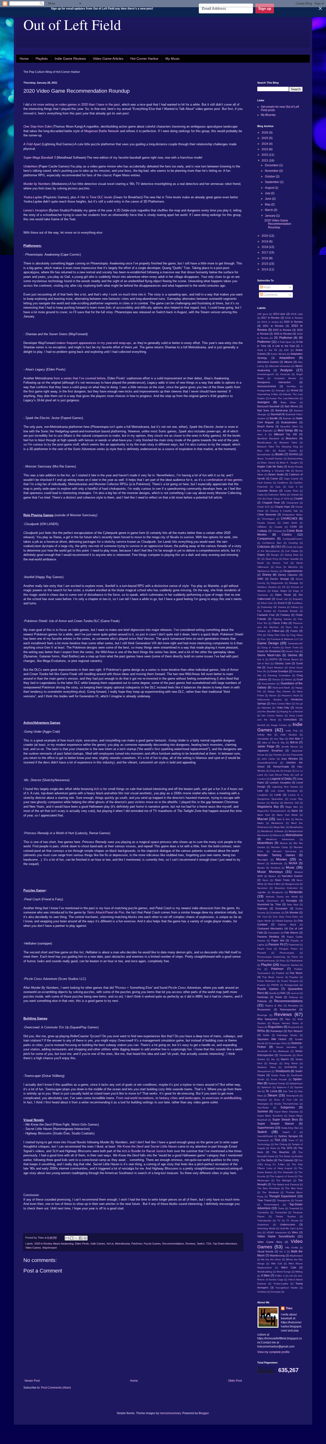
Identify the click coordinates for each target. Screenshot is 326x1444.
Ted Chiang (280, 1144)
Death (260, 563)
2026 (265, 132)
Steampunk (292, 1095)
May (268, 204)
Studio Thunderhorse (286, 1103)
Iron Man (279, 738)
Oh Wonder (292, 912)
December (272, 165)
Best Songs (285, 430)
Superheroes (265, 1127)
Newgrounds (292, 884)
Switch (201, 1243)
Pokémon (136, 1243)
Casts (260, 494)
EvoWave (297, 603)
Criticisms (263, 546)
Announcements (266, 386)
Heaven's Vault (290, 695)
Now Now (292, 904)
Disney (266, 574)
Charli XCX (263, 506)
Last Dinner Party (279, 774)
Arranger (280, 390)
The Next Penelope (268, 1188)
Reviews (190, 1243)
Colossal (277, 531)
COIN (293, 526)
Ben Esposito (265, 430)
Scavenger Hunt (278, 1043)
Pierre (295, 957)
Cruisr (289, 547)
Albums (288, 361)
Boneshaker (264, 454)
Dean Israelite (291, 559)
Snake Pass (278, 1075)
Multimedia (276, 863)
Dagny (261, 554)
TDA (208, 1243)
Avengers (263, 402)
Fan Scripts (264, 611)
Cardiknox (282, 482)
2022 (265, 154)
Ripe (287, 1019)
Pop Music (296, 973)
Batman (287, 418)
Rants (278, 997)
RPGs (261, 1031)
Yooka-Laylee (280, 1283)
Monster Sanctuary (284, 851)
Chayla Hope (282, 506)
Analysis (286, 370)
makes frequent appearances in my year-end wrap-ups (93, 343)
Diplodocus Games (267, 571)
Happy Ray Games (279, 691)
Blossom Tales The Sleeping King (277, 446)
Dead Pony (272, 559)
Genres (292, 655)
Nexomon (262, 888)
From (119, 1098)
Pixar (282, 960)
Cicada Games (266, 522)
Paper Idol (277, 940)
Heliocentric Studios (269, 699)
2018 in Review (294, 318)
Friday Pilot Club (276, 635)
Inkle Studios (288, 734)
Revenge (262, 1015)
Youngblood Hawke (286, 1287)
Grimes (288, 679)
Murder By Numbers (268, 867)
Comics (287, 534)
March (269, 210)
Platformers (296, 960)
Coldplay (262, 530)
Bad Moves (291, 406)
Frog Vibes (296, 635)
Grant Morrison (275, 667)
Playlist (266, 964)
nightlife (261, 892)
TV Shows (292, 1220)
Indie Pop (292, 730)
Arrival (294, 390)
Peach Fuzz (264, 948)
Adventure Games (268, 361)
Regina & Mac (273, 1005)
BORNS (293, 454)
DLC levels (94, 197)
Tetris (273, 1148)
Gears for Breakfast (269, 651)
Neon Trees (282, 880)
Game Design (268, 643)
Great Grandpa (279, 671)
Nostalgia (291, 900)
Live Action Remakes (284, 790)
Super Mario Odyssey (286, 1111)
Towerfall (294, 1208)
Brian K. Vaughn (289, 462)
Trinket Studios (286, 1216)
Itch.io (110, 1243)
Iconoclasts (290, 719)
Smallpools (282, 1071)
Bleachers (291, 438)
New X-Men (274, 884)
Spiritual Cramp (276, 1083)
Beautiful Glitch (289, 426)
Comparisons (266, 538)
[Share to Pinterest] (85, 1238)
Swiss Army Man (290, 1128)
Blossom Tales (288, 442)
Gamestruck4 (295, 643)
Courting (293, 543)
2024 (265, 143)
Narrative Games (292, 876)
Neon (265, 880)
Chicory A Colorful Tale (284, 511)
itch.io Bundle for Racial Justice (143, 1151)
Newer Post (32, 1380)
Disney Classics (288, 574)
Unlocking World (266, 1228)
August (270, 187)
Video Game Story (269, 1241)
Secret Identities (286, 1047)
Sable (266, 1035)
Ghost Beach (290, 659)
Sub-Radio (263, 1107)
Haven (272, 695)
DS (283, 587)
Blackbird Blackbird (268, 438)
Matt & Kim (283, 819)
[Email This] (67, 1238)
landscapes (192, 1098)
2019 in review (270, 322)
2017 (265, 252)
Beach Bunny (265, 426)
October (270, 176)
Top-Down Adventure (225, 1243)
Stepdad (262, 1099)
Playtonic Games (289, 965)
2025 (265, 138)
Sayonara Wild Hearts (271, 1039)
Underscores (287, 1224)
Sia (273, 1059)
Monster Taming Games (276, 855)
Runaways (276, 1031)
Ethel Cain (267, 603)
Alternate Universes (280, 366)
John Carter (268, 758)
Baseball (276, 414)
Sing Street (291, 1063)
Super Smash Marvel (275, 1123)
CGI (259, 498)
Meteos (277, 835)
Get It (260, 659)
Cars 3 (292, 486)
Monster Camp (279, 847)
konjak (287, 770)
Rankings (262, 997)
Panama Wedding (268, 936)
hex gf (299, 703)
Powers (261, 985)
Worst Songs (284, 1271)
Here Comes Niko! (281, 703)
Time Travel (264, 1200)
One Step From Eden (285, 916)
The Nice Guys (294, 1188)
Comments (270, 294)
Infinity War (264, 734)
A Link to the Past (283, 345)
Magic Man (291, 806)
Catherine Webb (277, 494)
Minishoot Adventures (280, 839)
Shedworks (285, 1055)
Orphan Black (287, 924)
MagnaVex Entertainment (271, 811)
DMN (260, 578)
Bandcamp (281, 410)
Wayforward (49, 1247)
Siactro (285, 1059)
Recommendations (173, 1243)
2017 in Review (270, 317)
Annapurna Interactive (274, 382)
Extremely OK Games (273, 607)
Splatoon (266, 1087)
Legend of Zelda (281, 778)
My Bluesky (268, 115)
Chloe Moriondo (266, 514)
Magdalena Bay (268, 806)
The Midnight (284, 1180)
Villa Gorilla (291, 1247)
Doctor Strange (279, 578)
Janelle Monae (289, 746)
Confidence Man (271, 543)
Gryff (300, 679)
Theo (289, 1308)
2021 (265, 160)
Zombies (262, 1291)
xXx (291, 1275)
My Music (172, 58)
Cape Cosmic (291, 478)
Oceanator (281, 908)
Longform (262, 795)
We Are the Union (271, 1259)
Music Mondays (270, 872)
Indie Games (97, 1243)
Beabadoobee (289, 422)
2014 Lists (279, 313)
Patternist (294, 944)
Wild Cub (276, 1263)
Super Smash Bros (285, 1119)
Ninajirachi (277, 892)
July (268, 193)
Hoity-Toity (283, 707)
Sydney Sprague (288, 1136)
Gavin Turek (292, 647)
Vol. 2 (282, 1251)
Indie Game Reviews (70, 58)
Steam (272, 1095)
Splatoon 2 (283, 1087)
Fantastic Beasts (288, 611)
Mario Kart (263, 815)
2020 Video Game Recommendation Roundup (277, 224)
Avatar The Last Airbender (284, 398)
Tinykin (299, 1200)
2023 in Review (282, 329)
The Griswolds (285, 1172)
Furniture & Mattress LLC (285, 639)
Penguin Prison (288, 948)
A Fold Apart (284, 342)
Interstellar (263, 738)
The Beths (267, 1160)
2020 (265, 235)
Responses (264, 1009)
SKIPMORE (290, 1067)
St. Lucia (271, 1091)
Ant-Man (291, 386)
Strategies (262, 1103)
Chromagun (268, 518)
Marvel (262, 819)
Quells (272, 993)
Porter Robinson (266, 981)
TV (278, 1220)
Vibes (295, 1232)
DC (259, 559)
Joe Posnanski (294, 754)
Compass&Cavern (293, 538)
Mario (294, 810)
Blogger (204, 1413)
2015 (265, 263)
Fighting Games (282, 619)
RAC (283, 993)
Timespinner (283, 1200)
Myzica (272, 876)
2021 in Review (273, 325)
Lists (260, 790)
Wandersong (277, 1255)
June (268, 198)
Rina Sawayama (267, 1019)
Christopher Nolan (292, 514)
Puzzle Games (152, 1243)
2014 (265, 269)
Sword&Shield (265, 1136)
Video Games (33, 1247)
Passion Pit (275, 944)
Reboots (262, 1001)
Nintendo (296, 892)
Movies (281, 859)
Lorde (277, 794)
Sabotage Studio (287, 1035)
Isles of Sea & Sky (273, 742)
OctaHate (275, 912)
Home (24, 58)
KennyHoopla (281, 766)
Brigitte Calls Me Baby (270, 466)
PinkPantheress (266, 960)
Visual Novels (265, 1251)
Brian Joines (268, 462)
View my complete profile (273, 1352)
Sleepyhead (264, 1071)
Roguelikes (275, 1027)
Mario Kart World (287, 815)
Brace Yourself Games (270, 458)
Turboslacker (264, 1220)
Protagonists (291, 985)
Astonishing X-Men (267, 394)
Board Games (287, 450)
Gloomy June (283, 663)
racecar (295, 993)
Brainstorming (295, 458)
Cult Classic (292, 551)
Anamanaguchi (265, 374)
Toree (281, 1208)
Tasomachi (263, 1140)
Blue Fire (263, 450)
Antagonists (263, 390)
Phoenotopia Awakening (271, 957)
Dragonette (277, 583)
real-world (130, 1098)
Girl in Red (263, 663)
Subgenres (287, 1107)
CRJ (278, 546)
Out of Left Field (72, 24)
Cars (277, 486)
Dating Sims (292, 554)
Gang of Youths (270, 647)
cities (173, 1098)
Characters (292, 502)
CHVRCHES (289, 518)
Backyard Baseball (268, 406)
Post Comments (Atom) (56, 1387)
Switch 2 (289, 1132)
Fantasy (285, 614)
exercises (212, 1098)
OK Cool (262, 916)
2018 (265, 247)
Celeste (295, 494)
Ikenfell (261, 725)
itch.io (97, 789)
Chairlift (298, 498)
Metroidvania (122, 1243)
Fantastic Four (266, 614)
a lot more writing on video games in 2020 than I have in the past (74, 104)
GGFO (273, 659)
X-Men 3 (279, 1275)
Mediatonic (277, 823)
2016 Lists (297, 314)
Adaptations (287, 358)
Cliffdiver (262, 527)
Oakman (262, 908)
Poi (259, 969)
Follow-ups (278, 630)
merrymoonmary (170, 1413)
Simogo (273, 1063)
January (270, 215)
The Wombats (270, 1192)
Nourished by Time (269, 904)
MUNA (293, 863)
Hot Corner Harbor (144, 58)
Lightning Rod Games (285, 786)
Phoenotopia (287, 952)
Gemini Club (292, 651)
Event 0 (282, 602)
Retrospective (288, 1009)
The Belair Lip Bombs (291, 1156)
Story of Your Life (286, 1099)
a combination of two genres (222, 480)
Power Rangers (290, 981)
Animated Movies (285, 378)
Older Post (235, 1380)
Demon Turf (280, 563)
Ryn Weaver (295, 1031)
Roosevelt (293, 1027)
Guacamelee (269, 683)
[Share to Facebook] (80, 1238)
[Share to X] (76, 1238)
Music (290, 867)
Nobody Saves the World (282, 896)
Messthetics (296, 827)
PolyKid (280, 973)
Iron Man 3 (296, 738)
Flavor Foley (280, 623)
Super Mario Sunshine (270, 1115)
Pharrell (261, 952)
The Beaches (280, 1152)
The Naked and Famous (285, 1184)
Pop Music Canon (273, 977)
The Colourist (285, 1160)
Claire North (290, 522)
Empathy (298, 599)
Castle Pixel (291, 490)
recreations (145, 1098)
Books (279, 454)
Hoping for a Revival (291, 711)
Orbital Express (284, 920)
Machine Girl (291, 802)
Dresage (293, 583)
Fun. (263, 639)
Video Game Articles (108, 58)
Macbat (275, 802)
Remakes (293, 1005)
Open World (264, 920)
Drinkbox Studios (267, 587)
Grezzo (276, 679)
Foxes (294, 630)
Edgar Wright (279, 591)
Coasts (278, 527)
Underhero (263, 1224)
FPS (259, 635)
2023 (265, 149)
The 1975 (286, 1148)
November (272, 170)
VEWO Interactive (277, 1232)
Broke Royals (295, 466)
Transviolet (281, 1212)
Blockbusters (264, 442)
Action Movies (278, 354)
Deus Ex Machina (287, 567)
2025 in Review (283, 333)
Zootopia (276, 1291)
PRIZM (275, 985)
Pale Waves (291, 932)
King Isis (275, 770)
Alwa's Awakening (63, 1243)
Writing (299, 1271)
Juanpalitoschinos (267, 762)
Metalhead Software (272, 831)
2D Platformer (283, 337)
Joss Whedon (289, 758)
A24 (286, 350)
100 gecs (262, 314)
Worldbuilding (264, 1271)
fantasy (163, 1098)
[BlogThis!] (71, 1238)
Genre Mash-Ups (269, 655)
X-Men (265, 1275)
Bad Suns (263, 410)
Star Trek (288, 1091)
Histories (266, 707)
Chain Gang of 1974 (277, 498)
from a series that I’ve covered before (79, 378)
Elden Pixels (82, 1243)
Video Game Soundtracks (276, 1236)
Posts (267, 287)
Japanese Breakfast (270, 750)
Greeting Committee (279, 675)
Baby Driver (288, 402)
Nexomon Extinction (286, 888)
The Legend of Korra (282, 1176)
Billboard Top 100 (285, 434)
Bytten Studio (276, 474)
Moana (284, 843)
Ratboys (293, 997)
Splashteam (296, 1083)
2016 (265, 258)
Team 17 (293, 1140)
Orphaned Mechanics (270, 928)
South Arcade (279, 1079)
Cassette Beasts (267, 490)
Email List (281, 599)
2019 (265, 241)
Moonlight (262, 859)
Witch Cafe (288, 1267)
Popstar (293, 977)
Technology (263, 1144)
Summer (262, 1111)
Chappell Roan (271, 502)
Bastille (274, 418)
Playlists (42, 58)
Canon (274, 478)
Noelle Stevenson (268, 900)
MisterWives (265, 843)
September (272, 182)
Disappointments (293, 570)
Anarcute (285, 374)
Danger (275, 554)
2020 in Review (43, 1243)
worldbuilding (232, 1098)
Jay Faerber (275, 754)
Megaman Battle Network (101, 131)
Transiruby (263, 1212)
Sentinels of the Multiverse (273, 1051)
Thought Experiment (282, 1196)
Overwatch (274, 932)
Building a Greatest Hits (276, 470)
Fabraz (295, 607)
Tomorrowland (271, 1204)
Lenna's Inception (280, 782)
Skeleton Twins (266, 1067)
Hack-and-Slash (281, 687)
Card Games (264, 482)
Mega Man (279, 827)
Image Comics (279, 725)
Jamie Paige (265, 746)
